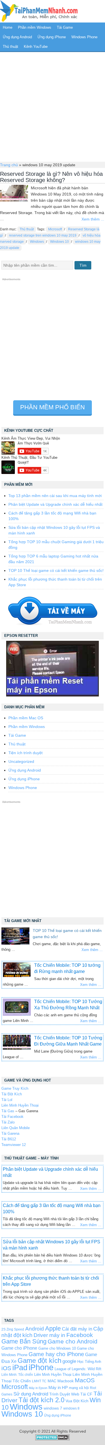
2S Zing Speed (12, 1329)
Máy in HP (58, 1387)
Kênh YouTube (36, 46)
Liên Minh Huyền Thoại (20, 1105)
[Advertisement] (52, 106)
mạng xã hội (79, 1388)
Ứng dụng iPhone (52, 37)
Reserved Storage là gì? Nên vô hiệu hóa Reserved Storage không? (51, 177)
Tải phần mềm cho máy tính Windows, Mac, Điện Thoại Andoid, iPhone (39, 11)
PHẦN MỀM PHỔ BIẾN (52, 407)
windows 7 (53, 1408)
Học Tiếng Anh (89, 1361)
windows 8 (71, 1408)
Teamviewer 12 (13, 1145)
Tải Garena (10, 1133)
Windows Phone (84, 37)
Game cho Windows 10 (57, 1348)
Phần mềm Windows (34, 27)
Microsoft (55, 229)
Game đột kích (39, 1360)
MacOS (85, 1380)
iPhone (41, 1367)
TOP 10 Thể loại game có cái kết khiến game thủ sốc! (56, 570)
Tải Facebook (12, 1116)
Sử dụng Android (30, 1394)
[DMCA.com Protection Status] (52, 1439)
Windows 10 (59, 242)
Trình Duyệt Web (64, 1394)
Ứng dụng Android (17, 37)
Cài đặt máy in (77, 1329)
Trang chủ (9, 165)
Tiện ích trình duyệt (25, 752)
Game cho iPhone (19, 1347)
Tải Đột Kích (11, 1094)
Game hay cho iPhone (56, 1354)
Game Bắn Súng (23, 1341)
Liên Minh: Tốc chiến (17, 1374)
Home (7, 27)
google (69, 1361)
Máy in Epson (38, 1388)
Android (34, 1329)
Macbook (65, 1381)
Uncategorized (21, 761)
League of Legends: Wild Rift (78, 1369)
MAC (52, 1381)
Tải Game (65, 27)
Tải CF (86, 1394)
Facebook (79, 1335)
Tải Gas (7, 1111)
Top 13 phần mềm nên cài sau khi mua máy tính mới (55, 495)
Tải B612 (8, 1139)
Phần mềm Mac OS (25, 718)
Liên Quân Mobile (15, 1128)
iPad (19, 1367)
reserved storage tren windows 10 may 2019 (42, 235)
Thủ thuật (10, 46)
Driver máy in (49, 1335)
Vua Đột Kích (77, 1401)
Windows (37, 242)
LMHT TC (39, 1381)
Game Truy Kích (14, 1088)
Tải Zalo (8, 1122)
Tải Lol (6, 1100)
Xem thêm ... (92, 219)
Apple (53, 1328)
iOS (6, 1368)
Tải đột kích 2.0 (41, 1400)
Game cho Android (72, 1341)
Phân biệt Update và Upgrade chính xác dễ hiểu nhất (55, 504)
